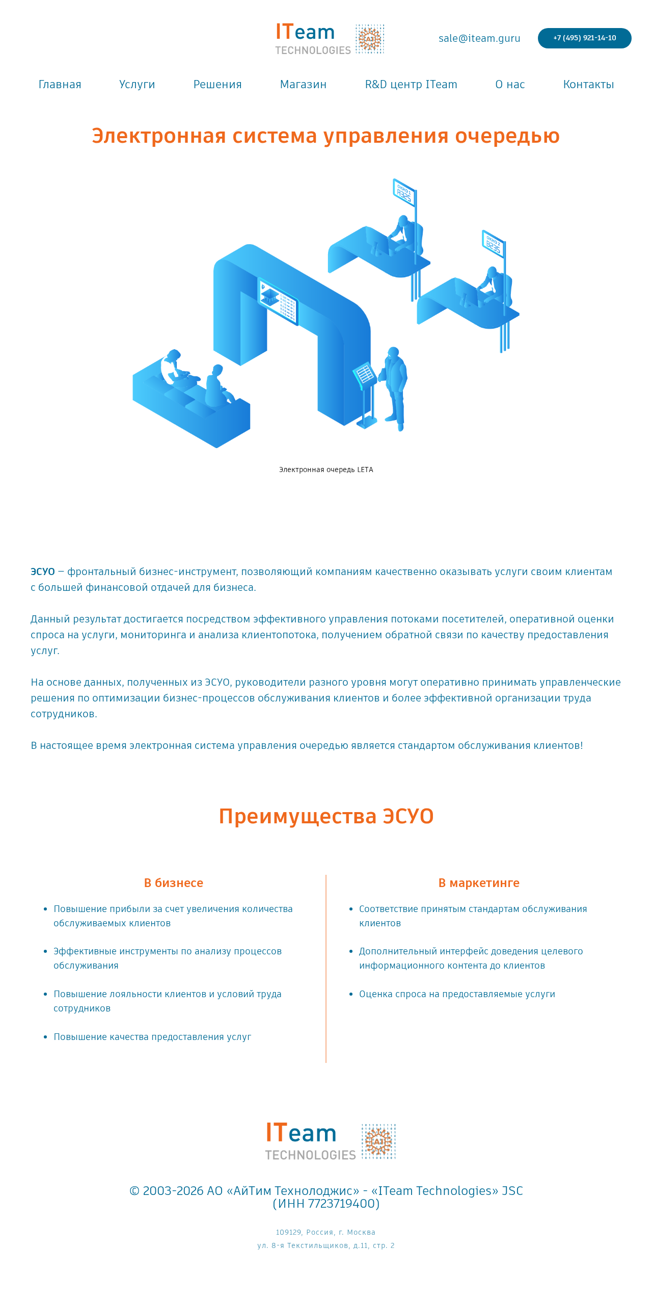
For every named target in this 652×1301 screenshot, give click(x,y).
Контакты (588, 84)
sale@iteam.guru (480, 38)
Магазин (303, 84)
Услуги (137, 84)
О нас (510, 84)
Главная (60, 84)
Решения (217, 84)
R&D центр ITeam (411, 84)
